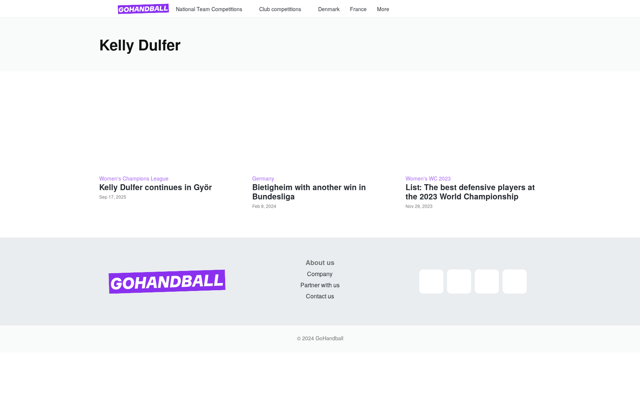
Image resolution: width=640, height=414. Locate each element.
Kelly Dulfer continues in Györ (155, 186)
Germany (263, 178)
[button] (532, 9)
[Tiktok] (515, 281)
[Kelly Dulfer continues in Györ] (166, 127)
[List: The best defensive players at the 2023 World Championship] (473, 127)
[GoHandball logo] (143, 8)
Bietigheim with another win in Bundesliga (309, 191)
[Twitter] (487, 281)
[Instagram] (431, 281)
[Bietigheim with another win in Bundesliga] (319, 127)
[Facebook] (459, 281)
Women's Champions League (134, 178)
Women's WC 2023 (428, 178)
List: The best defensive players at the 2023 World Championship (470, 191)
